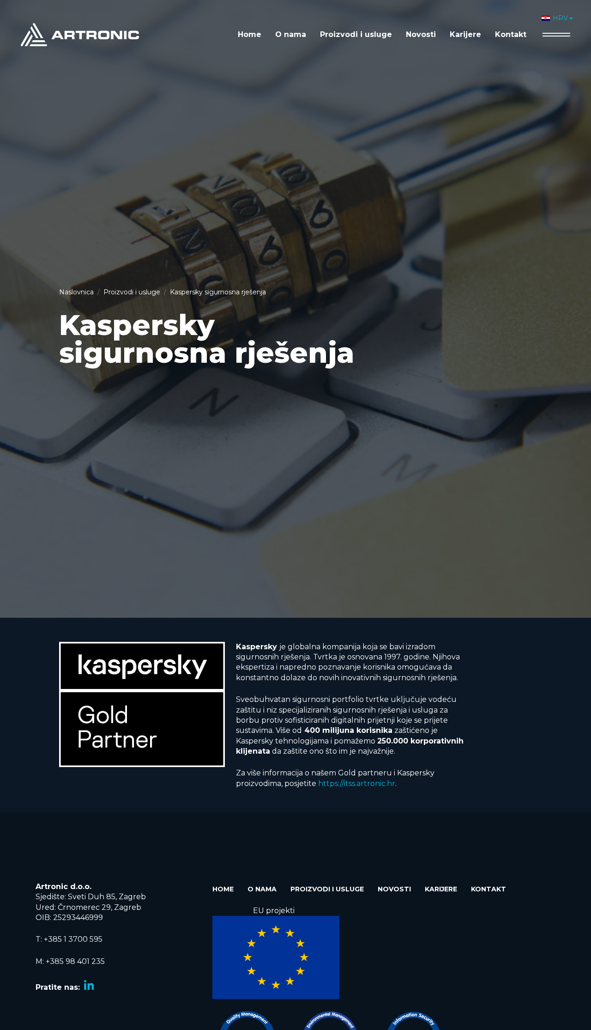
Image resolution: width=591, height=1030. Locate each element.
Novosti (421, 34)
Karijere (465, 34)
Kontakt (510, 34)
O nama (290, 34)
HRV (560, 18)
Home (249, 34)
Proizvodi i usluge (356, 34)
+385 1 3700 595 (73, 939)
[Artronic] (80, 34)
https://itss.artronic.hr (356, 783)
